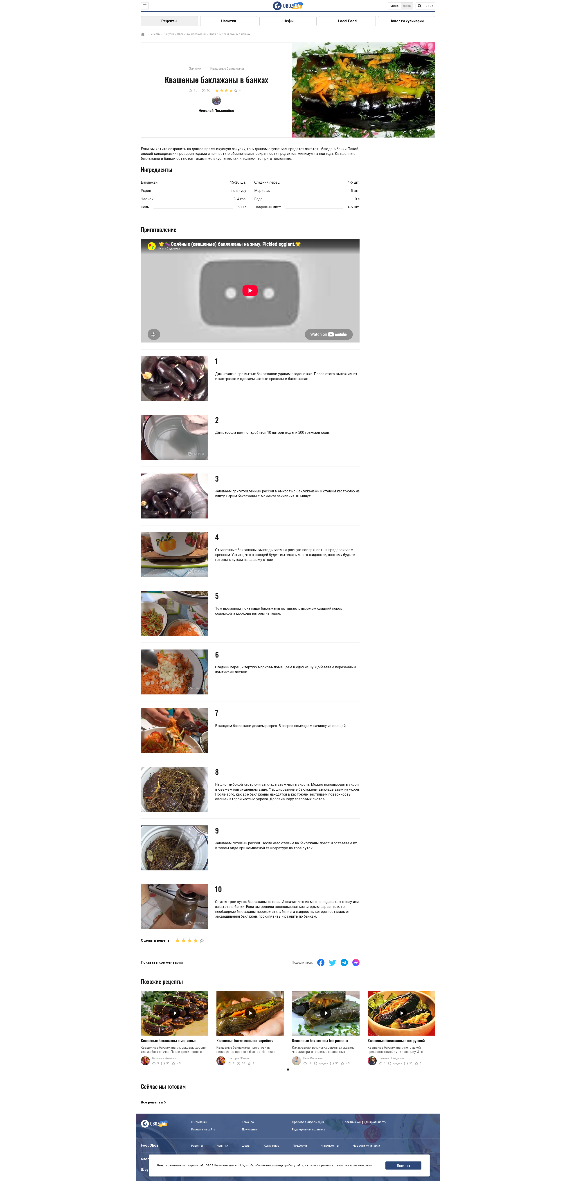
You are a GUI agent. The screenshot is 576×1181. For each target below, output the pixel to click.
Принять (403, 1165)
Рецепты (169, 21)
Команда (248, 1122)
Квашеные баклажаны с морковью (168, 1040)
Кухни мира (271, 1145)
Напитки (228, 21)
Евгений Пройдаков (391, 1058)
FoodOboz (149, 1145)
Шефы (288, 21)
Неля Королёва (313, 1058)
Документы (250, 1129)
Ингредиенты (330, 1145)
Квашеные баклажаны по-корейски (245, 1040)
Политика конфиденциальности (364, 1122)
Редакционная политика (308, 1129)
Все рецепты (152, 1102)
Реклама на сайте (203, 1129)
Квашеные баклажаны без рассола (320, 1040)
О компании (199, 1122)
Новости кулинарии (406, 21)
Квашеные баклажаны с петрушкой (396, 1040)
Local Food (347, 21)
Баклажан (149, 182)
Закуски (169, 34)
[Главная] (143, 34)
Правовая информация (308, 1122)
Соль (145, 207)
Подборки (300, 1145)
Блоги (146, 1159)
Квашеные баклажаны (191, 34)
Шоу (144, 1170)
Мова (394, 6)
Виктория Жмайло (164, 1058)
